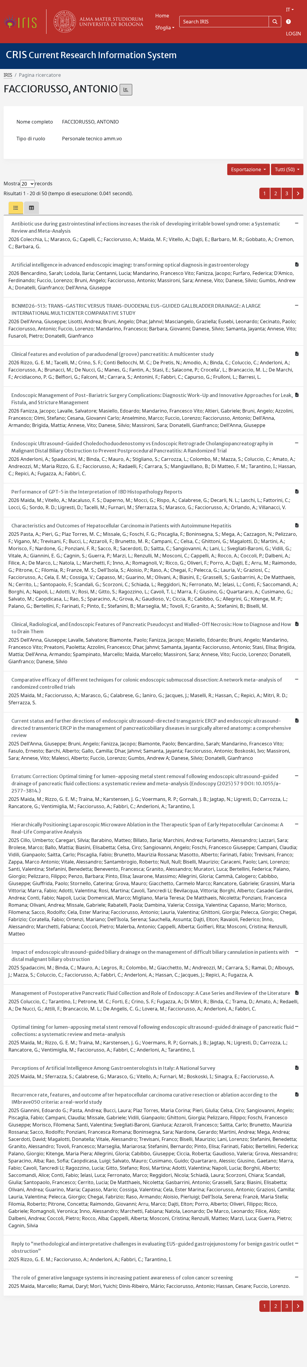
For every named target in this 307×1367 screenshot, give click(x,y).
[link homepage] (22, 21)
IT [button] (288, 9)
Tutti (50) (285, 169)
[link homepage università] (97, 21)
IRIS (8, 75)
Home (162, 15)
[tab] (15, 207)
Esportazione (246, 169)
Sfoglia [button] (163, 27)
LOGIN (293, 33)
